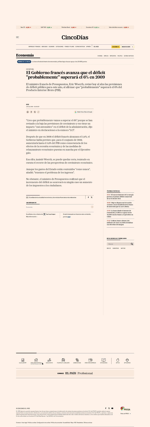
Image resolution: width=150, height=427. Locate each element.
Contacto (18, 422)
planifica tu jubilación (63, 362)
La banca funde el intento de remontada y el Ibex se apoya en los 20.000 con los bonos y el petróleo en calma (120, 213)
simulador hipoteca (36, 362)
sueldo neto (49, 362)
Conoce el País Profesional (75, 373)
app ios (118, 362)
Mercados (44, 46)
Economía (51, 46)
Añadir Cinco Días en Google (84, 112)
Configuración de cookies (43, 422)
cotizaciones (103, 362)
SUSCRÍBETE (115, 46)
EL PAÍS (95, 46)
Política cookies (32, 422)
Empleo (106, 56)
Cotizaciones (59, 46)
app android (127, 362)
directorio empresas (90, 362)
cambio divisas (77, 362)
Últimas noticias (80, 46)
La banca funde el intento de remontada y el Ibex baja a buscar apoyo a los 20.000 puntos (59, 61)
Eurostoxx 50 (90, 27)
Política (120, 56)
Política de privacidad (56, 422)
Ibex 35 (23, 27)
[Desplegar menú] (17, 37)
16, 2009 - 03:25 (32, 106)
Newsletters (80, 422)
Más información (31, 216)
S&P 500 (43, 27)
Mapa (72, 422)
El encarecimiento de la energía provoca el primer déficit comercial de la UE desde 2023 (120, 197)
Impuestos (113, 56)
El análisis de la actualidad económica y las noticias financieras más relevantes (52, 197)
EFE (27, 104)
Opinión (88, 46)
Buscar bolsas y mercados (117, 238)
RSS (75, 422)
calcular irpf (22, 362)
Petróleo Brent (66, 27)
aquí (69, 217)
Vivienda (100, 56)
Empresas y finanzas (34, 46)
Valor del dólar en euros (116, 27)
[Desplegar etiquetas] (92, 206)
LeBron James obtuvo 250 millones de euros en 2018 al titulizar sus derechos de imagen (120, 223)
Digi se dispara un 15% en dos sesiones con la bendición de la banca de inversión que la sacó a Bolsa (120, 205)
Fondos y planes (69, 46)
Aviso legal (24, 422)
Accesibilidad (66, 422)
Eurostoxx (116, 248)
